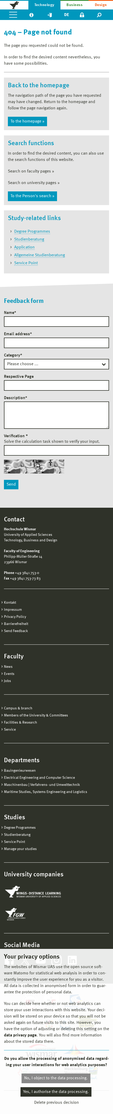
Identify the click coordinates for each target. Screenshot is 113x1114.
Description (15, 398)
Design (101, 5)
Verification (16, 436)
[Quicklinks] (50, 14)
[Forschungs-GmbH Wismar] (27, 914)
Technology (44, 5)
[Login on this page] (82, 14)
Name (10, 313)
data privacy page (20, 1035)
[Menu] (13, 15)
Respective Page (19, 377)
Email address (18, 334)
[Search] (99, 14)
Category (13, 355)
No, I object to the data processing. (56, 1078)
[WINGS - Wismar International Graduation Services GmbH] (33, 892)
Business (74, 5)
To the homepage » (27, 121)
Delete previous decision (56, 1103)
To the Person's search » (32, 196)
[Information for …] (31, 14)
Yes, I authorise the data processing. (56, 1092)
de (66, 15)
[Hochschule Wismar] (14, 4)
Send (11, 484)
